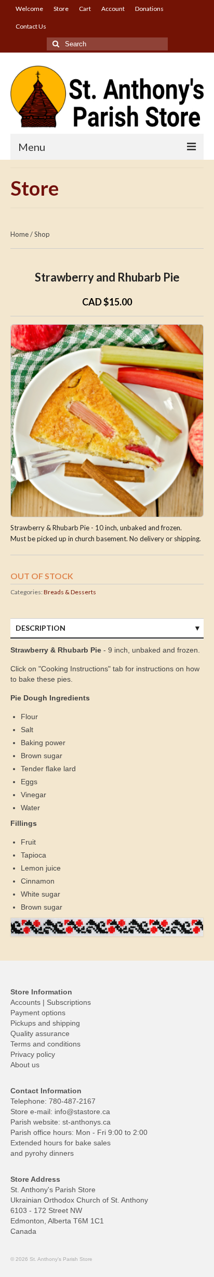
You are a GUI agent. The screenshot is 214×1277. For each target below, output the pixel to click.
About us (24, 1065)
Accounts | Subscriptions (50, 1002)
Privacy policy (32, 1054)
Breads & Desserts (70, 592)
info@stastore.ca (82, 1111)
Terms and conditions (45, 1044)
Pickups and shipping (45, 1023)
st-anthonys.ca (86, 1122)
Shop (42, 234)
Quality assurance (40, 1033)
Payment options (37, 1012)
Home (19, 234)
